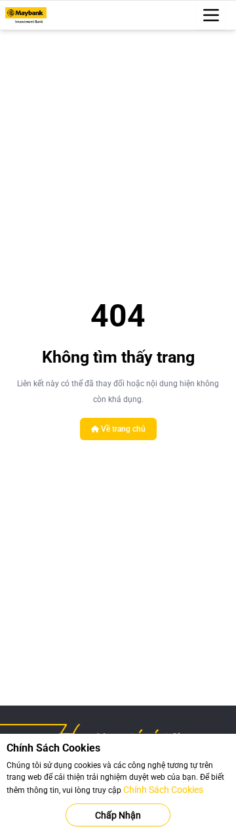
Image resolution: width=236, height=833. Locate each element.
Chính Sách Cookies (163, 789)
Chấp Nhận (118, 815)
